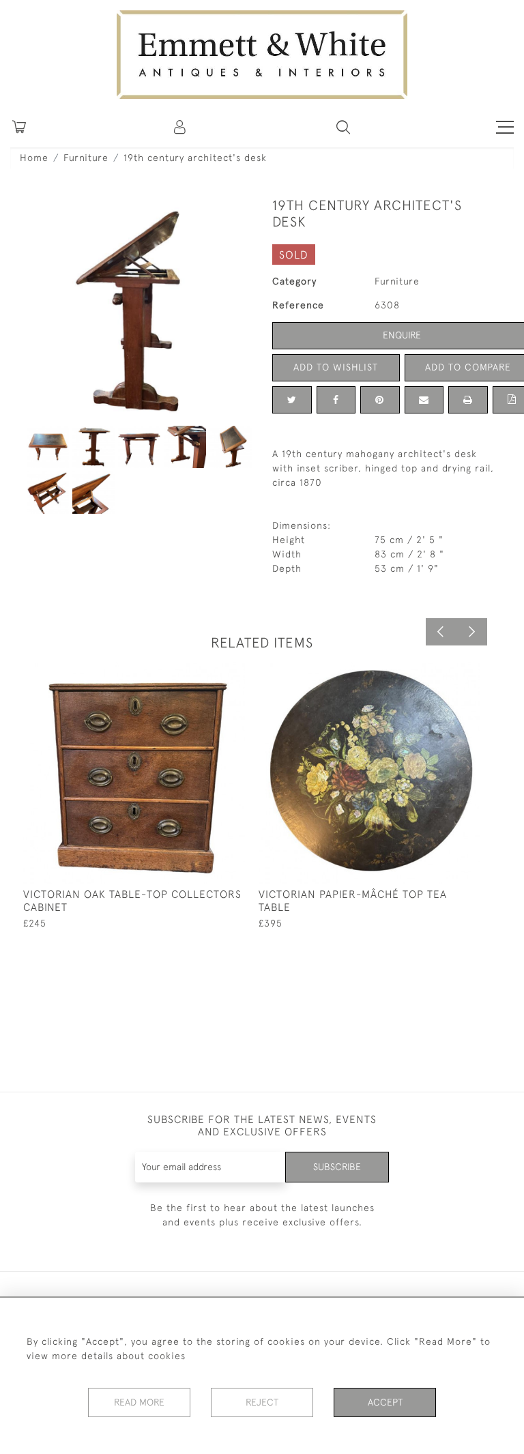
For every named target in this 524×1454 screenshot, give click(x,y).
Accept (385, 1402)
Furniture (85, 157)
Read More (139, 1402)
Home (34, 157)
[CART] (19, 127)
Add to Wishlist (335, 367)
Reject (262, 1402)
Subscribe (337, 1166)
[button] (343, 127)
